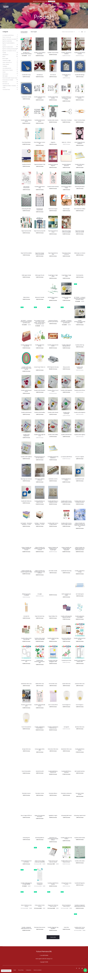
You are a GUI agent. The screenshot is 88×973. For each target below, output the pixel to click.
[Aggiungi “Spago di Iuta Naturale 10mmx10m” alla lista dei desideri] (43, 802)
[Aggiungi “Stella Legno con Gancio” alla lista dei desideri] (83, 239)
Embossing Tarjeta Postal (79, 815)
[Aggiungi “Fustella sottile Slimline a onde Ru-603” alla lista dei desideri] (83, 647)
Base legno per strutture (26, 479)
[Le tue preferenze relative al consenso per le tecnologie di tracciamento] (6, 971)
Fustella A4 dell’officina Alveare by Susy (53, 727)
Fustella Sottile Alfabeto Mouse (26, 120)
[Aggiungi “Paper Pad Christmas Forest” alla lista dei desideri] (57, 217)
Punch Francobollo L (26, 771)
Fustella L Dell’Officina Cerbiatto (66, 53)
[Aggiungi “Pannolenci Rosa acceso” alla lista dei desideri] (43, 914)
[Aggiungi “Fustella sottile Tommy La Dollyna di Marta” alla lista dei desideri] (83, 487)
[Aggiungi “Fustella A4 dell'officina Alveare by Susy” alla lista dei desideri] (57, 713)
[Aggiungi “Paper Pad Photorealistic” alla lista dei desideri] (30, 239)
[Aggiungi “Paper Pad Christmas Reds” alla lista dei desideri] (57, 239)
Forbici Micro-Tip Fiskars (66, 120)
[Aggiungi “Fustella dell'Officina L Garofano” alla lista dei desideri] (70, 757)
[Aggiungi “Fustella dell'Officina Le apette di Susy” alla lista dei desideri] (43, 487)
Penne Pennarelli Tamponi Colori (10, 78)
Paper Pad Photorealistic (26, 253)
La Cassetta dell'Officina (8, 35)
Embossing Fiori (26, 837)
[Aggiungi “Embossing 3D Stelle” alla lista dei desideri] (30, 195)
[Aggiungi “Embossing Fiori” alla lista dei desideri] (30, 824)
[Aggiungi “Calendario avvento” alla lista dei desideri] (57, 465)
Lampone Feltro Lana (79, 683)
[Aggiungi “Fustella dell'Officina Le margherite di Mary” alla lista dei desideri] (57, 487)
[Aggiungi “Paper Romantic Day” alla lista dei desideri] (43, 602)
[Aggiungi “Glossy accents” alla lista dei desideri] (70, 353)
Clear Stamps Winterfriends (26, 187)
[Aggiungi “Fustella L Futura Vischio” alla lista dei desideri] (57, 39)
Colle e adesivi (6, 64)
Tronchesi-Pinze (6, 89)
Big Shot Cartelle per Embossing (10, 48)
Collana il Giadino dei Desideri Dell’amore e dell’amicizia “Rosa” (79, 548)
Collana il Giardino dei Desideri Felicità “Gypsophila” (66, 548)
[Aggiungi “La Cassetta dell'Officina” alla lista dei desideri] (70, 443)
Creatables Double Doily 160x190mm (53, 457)
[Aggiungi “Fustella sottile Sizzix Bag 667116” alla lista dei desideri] (57, 624)
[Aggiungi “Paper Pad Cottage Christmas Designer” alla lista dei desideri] (70, 217)
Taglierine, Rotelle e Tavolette (9, 85)
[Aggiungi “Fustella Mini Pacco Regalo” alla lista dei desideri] (70, 61)
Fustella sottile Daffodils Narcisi (39, 705)
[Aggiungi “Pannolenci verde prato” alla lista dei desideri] (70, 779)
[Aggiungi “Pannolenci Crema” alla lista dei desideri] (43, 779)
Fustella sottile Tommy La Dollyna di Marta (80, 501)
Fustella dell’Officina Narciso (79, 749)
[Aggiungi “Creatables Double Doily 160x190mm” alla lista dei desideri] (57, 443)
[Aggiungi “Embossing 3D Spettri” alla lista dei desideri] (83, 173)
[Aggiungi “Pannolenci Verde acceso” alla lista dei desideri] (83, 779)
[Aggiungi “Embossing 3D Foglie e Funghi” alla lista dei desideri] (70, 173)
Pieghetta (53, 142)
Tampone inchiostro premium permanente (53, 321)
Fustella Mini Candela (26, 97)
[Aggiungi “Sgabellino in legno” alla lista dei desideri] (57, 802)
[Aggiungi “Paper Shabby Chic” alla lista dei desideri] (57, 602)
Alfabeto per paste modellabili (26, 594)
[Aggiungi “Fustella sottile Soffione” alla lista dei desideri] (83, 376)
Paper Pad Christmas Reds (53, 253)
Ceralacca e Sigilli (6, 60)
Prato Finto (66, 927)
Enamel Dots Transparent (40, 883)
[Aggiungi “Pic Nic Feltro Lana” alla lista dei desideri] (57, 670)
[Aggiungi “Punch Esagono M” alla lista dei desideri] (70, 691)
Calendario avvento (53, 479)
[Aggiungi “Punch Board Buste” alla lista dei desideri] (30, 128)
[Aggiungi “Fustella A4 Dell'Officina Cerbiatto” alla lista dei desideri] (83, 39)
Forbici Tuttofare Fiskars (79, 120)
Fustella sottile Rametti (66, 434)
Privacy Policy (21, 970)
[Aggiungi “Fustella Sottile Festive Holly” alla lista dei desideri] (43, 173)
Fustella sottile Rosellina (39, 412)
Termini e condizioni (37, 970)
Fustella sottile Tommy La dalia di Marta (53, 524)
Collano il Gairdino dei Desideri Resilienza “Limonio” (26, 548)
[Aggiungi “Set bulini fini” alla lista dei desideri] (30, 602)
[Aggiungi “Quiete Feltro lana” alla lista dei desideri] (70, 670)
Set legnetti (66, 727)
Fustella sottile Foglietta (79, 434)
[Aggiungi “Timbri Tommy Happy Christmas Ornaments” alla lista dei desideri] (43, 847)
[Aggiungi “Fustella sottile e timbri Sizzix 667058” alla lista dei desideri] (30, 624)
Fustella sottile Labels (79, 861)
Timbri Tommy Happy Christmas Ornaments (40, 861)
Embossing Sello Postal (66, 815)
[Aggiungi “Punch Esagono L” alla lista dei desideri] (83, 691)
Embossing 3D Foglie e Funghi (66, 187)
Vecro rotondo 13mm (53, 704)
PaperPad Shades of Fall (39, 164)
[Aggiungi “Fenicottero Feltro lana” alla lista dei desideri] (57, 735)
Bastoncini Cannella (39, 297)
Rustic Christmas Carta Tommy (26, 906)
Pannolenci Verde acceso (80, 794)
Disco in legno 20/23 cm (26, 815)
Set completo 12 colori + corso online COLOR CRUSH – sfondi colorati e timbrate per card (39, 322)
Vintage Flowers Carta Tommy (66, 883)
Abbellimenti (5, 54)
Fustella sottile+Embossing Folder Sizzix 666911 (79, 321)
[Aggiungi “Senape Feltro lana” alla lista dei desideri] (30, 735)
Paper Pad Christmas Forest (53, 231)
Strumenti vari (6, 83)
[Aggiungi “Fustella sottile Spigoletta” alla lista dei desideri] (70, 376)
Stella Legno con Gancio (79, 253)
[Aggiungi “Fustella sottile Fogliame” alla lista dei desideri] (30, 443)
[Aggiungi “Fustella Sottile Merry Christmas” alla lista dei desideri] (83, 151)
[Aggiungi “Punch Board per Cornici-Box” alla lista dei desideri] (43, 128)
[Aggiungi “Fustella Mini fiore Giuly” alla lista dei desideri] (70, 557)
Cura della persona (7, 68)
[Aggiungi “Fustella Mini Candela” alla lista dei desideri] (30, 83)
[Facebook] (76, 968)
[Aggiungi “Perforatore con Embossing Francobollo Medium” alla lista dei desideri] (57, 824)
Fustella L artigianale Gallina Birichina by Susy (26, 928)
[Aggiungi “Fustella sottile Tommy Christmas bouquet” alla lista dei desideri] (83, 914)
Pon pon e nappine (80, 456)
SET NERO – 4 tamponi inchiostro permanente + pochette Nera (66, 321)
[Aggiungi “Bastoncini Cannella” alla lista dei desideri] (43, 284)
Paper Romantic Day (39, 616)
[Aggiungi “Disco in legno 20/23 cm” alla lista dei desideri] (30, 802)
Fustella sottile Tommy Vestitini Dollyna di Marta (66, 501)
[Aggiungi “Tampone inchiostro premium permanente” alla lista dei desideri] (57, 307)
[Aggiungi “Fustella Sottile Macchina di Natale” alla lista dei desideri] (43, 83)
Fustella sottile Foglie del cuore (39, 435)
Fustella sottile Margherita (79, 367)
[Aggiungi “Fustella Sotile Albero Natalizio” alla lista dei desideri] (83, 83)
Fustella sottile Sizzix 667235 (66, 298)
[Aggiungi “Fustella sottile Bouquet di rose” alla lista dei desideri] (30, 376)
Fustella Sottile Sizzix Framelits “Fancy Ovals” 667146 (26, 368)
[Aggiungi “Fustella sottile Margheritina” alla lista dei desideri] (30, 421)
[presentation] (61, 44)
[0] (83, 7)
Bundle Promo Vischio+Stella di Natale (26, 53)
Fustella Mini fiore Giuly (66, 570)
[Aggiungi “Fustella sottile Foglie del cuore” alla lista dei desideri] (43, 421)
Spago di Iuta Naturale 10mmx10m (40, 816)
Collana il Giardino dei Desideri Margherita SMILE (26, 571)
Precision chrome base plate (26, 705)
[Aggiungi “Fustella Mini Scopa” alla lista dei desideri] (30, 61)
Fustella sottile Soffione (79, 390)
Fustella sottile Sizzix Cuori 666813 (79, 617)
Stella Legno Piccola (39, 275)
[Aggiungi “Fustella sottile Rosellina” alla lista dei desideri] (43, 399)
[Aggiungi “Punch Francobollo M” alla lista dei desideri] (30, 713)
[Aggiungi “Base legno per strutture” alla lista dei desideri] (30, 465)
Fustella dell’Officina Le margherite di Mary (53, 501)
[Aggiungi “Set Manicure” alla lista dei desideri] (43, 61)
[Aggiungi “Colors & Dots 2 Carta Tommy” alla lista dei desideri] (43, 891)
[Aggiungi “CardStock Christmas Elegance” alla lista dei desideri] (57, 151)
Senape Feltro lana (26, 749)
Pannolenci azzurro (26, 793)
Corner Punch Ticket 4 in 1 (39, 367)
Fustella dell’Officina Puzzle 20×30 (53, 772)
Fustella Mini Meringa (79, 74)
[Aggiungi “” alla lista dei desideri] (57, 580)
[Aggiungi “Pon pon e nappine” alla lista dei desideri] (83, 443)
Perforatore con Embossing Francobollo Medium (53, 839)
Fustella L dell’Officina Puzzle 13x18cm (40, 727)
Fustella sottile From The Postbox (66, 838)
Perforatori (5, 81)
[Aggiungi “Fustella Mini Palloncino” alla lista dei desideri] (30, 487)
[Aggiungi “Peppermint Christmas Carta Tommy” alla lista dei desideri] (57, 891)
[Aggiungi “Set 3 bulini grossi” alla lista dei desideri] (83, 580)
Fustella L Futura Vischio (53, 52)
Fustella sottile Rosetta (26, 412)
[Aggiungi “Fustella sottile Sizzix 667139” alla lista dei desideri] (43, 331)
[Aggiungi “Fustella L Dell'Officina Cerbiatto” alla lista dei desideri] (70, 39)
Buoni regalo (34, 31)
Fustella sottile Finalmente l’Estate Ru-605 (39, 661)
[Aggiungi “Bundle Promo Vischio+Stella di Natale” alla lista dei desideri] (30, 39)
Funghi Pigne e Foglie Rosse (53, 276)
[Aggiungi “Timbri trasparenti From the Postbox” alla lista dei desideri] (30, 847)
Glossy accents (66, 367)
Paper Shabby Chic (53, 616)
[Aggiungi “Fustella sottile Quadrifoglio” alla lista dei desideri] (70, 399)
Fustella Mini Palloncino (26, 501)
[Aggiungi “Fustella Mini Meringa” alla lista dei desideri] (83, 61)
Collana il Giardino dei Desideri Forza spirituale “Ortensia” (39, 548)
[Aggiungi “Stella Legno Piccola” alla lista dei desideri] (43, 261)
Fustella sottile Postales (79, 837)
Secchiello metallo (53, 570)
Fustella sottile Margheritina (26, 435)
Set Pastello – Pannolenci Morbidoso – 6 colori (26, 524)
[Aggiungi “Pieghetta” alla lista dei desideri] (57, 128)
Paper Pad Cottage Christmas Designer (66, 231)
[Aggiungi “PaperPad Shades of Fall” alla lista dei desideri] (43, 151)
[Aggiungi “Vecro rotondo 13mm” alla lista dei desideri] (57, 691)
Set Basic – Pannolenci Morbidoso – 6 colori (40, 524)
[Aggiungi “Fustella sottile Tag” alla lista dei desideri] (83, 331)
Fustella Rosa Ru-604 (66, 660)
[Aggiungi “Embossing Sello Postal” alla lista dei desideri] (70, 802)
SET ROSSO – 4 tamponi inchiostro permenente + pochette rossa (26, 321)
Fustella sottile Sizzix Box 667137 (53, 345)
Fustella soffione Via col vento (53, 391)
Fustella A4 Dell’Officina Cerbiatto (79, 53)
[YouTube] (74, 5)
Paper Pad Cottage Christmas (66, 253)
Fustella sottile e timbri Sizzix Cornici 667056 (40, 639)
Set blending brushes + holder (53, 298)
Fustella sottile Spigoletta (66, 390)
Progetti (53, 7)
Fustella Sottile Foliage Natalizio (53, 97)
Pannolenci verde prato (66, 793)
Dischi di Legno (66, 208)
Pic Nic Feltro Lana (53, 683)
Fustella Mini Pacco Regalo (66, 75)
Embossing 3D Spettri (79, 186)
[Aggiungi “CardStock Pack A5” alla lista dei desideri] (30, 151)
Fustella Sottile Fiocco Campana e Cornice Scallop (66, 98)
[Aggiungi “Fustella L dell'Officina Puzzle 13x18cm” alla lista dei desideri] (43, 713)
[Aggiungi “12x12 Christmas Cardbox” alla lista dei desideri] (83, 195)
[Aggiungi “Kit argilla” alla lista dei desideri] (43, 580)
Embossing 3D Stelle (26, 208)
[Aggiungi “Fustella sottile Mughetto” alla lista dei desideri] (83, 399)
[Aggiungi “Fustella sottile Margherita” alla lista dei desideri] (83, 353)
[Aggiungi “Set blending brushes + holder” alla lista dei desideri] (57, 284)
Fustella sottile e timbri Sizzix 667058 (26, 639)
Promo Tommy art (7, 37)
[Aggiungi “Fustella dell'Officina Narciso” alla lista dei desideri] (83, 735)
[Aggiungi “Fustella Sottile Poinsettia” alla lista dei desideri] (57, 173)
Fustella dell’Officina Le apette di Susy (40, 501)
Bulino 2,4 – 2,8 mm (66, 142)
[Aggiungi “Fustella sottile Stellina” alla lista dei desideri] (57, 421)
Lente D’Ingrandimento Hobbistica (80, 143)
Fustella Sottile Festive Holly (40, 187)
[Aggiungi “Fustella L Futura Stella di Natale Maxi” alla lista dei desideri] (43, 39)
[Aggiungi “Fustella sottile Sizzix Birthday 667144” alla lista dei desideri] (70, 331)
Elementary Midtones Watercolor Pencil (66, 639)
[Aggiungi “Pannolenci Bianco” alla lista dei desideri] (57, 779)
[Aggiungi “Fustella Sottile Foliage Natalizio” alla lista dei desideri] (57, 83)
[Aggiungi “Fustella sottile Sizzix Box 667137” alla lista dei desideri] (57, 331)
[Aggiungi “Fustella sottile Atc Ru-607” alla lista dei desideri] (30, 647)
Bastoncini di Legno (53, 208)
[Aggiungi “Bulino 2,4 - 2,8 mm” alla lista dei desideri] (70, 128)
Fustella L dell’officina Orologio (79, 571)
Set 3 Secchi (53, 74)
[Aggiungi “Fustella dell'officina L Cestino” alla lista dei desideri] (70, 465)
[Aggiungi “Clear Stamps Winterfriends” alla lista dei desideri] (30, 173)
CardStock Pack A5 (26, 164)
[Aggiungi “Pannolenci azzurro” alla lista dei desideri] (30, 779)
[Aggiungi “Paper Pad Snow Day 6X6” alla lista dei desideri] (43, 217)
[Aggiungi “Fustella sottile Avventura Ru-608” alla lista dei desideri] (83, 624)
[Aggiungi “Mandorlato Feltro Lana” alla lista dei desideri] (30, 670)
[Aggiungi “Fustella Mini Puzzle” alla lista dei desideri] (83, 465)
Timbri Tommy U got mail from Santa (53, 861)
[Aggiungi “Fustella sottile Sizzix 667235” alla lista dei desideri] (70, 284)
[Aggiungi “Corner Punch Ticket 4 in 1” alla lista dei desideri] (43, 353)
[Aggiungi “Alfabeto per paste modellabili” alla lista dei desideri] (30, 580)
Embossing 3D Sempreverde (40, 209)
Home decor (5, 74)
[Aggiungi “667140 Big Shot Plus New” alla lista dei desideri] (57, 353)
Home (25, 7)
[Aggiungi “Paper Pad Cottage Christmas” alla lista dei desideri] (70, 239)
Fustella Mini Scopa (26, 74)
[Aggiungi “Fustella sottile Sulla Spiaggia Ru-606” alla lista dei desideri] (57, 647)
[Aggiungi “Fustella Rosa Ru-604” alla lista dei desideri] (70, 647)
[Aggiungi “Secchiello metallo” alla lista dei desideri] (57, 557)
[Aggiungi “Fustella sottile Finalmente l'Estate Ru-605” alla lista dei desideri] (43, 647)
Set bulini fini (26, 616)
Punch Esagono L (79, 704)
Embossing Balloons (39, 837)
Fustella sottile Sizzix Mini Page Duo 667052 (66, 617)
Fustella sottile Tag (80, 345)
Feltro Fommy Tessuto (8, 70)
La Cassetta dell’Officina (66, 456)
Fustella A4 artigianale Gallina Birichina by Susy (79, 906)
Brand (4, 56)
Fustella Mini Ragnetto (80, 883)
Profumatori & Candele (8, 79)
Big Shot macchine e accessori (9, 39)
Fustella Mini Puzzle (80, 479)
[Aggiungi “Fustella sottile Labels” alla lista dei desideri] (83, 847)
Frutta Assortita (79, 275)
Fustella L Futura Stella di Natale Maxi (39, 53)
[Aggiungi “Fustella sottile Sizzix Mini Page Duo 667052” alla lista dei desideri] (70, 602)
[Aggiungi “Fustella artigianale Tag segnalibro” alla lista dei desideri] (57, 914)
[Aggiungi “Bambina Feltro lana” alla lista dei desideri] (83, 713)
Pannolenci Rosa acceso (39, 927)
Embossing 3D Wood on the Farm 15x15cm (39, 457)
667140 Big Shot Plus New (53, 367)
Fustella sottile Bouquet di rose (26, 391)
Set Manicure (40, 74)
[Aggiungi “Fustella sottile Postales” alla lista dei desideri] (83, 824)
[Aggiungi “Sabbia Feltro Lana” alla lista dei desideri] (43, 670)
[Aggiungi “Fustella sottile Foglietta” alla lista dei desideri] (83, 421)
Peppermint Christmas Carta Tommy (53, 906)
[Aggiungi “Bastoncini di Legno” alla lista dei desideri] (57, 195)
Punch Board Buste (26, 142)
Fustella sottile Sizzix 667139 (39, 345)
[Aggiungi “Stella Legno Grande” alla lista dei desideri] (30, 261)
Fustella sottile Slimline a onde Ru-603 (79, 661)
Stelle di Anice (26, 297)
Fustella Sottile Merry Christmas (79, 165)
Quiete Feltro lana (66, 683)
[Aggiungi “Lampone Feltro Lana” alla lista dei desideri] (83, 670)
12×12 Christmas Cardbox (79, 208)
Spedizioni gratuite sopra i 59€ (44, 1)
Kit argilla (40, 594)
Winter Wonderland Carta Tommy (66, 906)
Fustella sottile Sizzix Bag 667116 (53, 639)
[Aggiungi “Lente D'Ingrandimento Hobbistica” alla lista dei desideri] (83, 128)
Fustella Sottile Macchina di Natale (39, 97)
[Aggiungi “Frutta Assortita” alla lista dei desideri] (83, 261)
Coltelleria (5, 66)
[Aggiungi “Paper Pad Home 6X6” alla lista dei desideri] (30, 217)
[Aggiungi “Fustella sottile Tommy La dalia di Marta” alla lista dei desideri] (57, 509)
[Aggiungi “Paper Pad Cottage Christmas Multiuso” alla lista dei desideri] (43, 239)
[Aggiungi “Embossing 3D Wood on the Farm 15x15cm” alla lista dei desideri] (43, 443)
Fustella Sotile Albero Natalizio (79, 97)
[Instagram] (71, 5)
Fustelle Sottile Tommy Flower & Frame (66, 861)
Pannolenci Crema (39, 793)
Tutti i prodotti (24, 31)
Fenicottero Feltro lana (53, 749)
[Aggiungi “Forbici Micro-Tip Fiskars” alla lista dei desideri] (70, 106)
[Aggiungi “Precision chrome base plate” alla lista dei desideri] (30, 691)
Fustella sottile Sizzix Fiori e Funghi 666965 (26, 883)
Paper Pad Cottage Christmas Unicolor (79, 231)
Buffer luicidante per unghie (66, 594)
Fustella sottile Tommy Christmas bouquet (80, 928)
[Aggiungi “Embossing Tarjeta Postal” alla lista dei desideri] (83, 802)
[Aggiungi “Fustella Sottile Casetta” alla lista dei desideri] (57, 106)
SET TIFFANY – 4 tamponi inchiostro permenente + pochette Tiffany (79, 298)
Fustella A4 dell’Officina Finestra (53, 883)
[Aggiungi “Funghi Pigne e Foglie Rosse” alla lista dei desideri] (57, 261)
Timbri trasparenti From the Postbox (26, 861)
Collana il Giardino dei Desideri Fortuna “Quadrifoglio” (53, 548)
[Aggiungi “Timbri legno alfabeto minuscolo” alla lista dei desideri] (43, 465)
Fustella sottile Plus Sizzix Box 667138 (26, 345)
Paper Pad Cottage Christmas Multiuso (39, 253)
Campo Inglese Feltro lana (39, 749)
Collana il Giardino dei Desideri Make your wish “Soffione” (39, 572)
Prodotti (32, 7)
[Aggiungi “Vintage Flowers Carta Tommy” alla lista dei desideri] (70, 869)
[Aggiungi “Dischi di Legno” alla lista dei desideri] (70, 195)
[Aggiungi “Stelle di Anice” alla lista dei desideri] (30, 284)
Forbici (4, 72)
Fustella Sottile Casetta (53, 120)
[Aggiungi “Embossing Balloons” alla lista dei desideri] (43, 824)
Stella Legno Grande (26, 275)
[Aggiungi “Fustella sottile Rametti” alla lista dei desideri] (70, 421)
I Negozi (40, 7)
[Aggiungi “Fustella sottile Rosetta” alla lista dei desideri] (30, 399)
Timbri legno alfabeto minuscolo (40, 479)
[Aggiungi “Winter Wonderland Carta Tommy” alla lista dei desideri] (70, 891)
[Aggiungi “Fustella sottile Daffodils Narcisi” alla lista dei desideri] (43, 691)
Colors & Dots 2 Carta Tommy (40, 906)
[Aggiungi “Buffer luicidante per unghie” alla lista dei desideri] (70, 580)
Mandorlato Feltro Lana (26, 683)
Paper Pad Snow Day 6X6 (39, 231)
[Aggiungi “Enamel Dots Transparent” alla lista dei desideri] (43, 869)
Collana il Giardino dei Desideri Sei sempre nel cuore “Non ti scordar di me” (79, 525)
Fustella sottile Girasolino (39, 390)
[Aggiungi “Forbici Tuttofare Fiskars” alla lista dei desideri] (83, 106)
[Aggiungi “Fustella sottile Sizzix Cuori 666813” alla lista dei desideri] (83, 602)
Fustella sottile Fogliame (26, 456)
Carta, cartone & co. (7, 62)
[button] (30, 42)
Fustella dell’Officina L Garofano (66, 772)
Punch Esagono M (66, 704)
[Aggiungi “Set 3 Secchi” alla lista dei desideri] (57, 61)
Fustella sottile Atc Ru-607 (26, 661)
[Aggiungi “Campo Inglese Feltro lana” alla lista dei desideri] (43, 735)
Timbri (4, 87)
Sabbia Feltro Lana (40, 683)
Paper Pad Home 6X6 (26, 231)
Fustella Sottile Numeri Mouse (40, 120)
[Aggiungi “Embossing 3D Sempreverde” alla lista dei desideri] (43, 195)
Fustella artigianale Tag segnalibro (53, 928)
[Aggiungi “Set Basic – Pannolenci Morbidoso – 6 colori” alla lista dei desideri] (43, 509)
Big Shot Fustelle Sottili (8, 47)
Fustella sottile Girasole (53, 412)
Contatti (61, 7)
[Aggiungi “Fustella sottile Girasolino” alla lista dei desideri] (43, 376)
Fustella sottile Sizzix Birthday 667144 (66, 345)
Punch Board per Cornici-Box (39, 143)
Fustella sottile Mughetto (79, 412)
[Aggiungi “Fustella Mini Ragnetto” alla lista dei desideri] (83, 869)
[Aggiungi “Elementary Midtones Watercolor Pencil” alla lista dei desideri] (70, 624)
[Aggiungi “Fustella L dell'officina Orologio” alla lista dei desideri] (83, 557)
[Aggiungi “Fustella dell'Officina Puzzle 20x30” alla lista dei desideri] (57, 757)
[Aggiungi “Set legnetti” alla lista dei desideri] (70, 713)
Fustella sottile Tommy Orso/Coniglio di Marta (66, 524)
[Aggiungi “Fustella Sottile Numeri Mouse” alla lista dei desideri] (43, 106)
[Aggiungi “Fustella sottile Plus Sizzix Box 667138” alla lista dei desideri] (30, 331)
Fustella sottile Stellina (53, 434)
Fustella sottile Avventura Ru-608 (79, 639)
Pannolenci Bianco (53, 793)
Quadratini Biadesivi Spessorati (66, 165)
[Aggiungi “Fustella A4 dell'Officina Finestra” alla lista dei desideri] (57, 869)
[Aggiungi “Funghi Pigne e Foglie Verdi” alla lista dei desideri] (70, 261)
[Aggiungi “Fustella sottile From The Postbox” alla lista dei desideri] (70, 824)
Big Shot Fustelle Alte (7, 41)
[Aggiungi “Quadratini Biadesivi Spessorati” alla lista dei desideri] (70, 151)
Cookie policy (28, 970)
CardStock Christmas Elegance (53, 165)
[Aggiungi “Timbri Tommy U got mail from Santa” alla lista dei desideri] (57, 847)
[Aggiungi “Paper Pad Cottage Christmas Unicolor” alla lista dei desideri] (83, 217)
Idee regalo (5, 76)
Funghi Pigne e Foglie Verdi (66, 276)
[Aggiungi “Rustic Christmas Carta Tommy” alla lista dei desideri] (30, 891)
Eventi (46, 7)
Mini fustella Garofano (80, 771)
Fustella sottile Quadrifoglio (66, 413)
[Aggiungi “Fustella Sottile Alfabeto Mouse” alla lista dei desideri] (30, 106)
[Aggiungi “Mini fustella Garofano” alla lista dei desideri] (83, 757)
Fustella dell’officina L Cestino (66, 479)
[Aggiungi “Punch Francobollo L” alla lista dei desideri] (30, 757)
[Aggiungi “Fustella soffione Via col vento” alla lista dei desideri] (57, 376)
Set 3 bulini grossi (80, 594)
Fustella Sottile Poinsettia (53, 186)
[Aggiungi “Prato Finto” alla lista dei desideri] (70, 914)
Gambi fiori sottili (39, 771)
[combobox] (68, 31)
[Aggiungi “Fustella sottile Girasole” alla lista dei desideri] (57, 399)
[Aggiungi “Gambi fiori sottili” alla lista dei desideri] (43, 757)
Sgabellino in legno (53, 815)
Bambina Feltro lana (79, 727)
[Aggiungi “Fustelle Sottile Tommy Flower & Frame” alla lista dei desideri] (70, 847)
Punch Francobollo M (26, 727)
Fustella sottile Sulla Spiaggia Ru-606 (53, 661)
